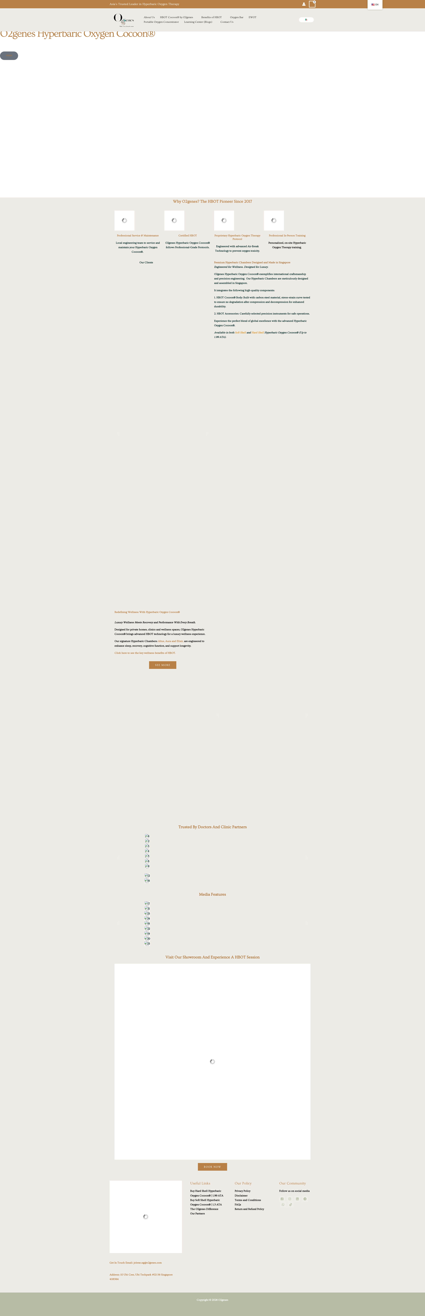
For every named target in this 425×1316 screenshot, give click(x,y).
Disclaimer (241, 1195)
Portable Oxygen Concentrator (161, 21)
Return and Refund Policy (249, 1209)
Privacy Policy (242, 1190)
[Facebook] (282, 1199)
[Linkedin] (297, 1199)
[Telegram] (305, 1199)
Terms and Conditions (248, 1200)
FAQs (238, 1204)
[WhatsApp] (283, 1204)
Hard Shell (258, 332)
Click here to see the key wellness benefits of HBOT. (145, 652)
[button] (306, 19)
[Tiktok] (291, 1204)
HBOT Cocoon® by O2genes (176, 17)
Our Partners (197, 1213)
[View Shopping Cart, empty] (312, 4)
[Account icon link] (304, 4)
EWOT (252, 17)
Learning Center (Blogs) (198, 21)
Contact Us (226, 21)
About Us (149, 17)
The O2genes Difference (204, 1209)
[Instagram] (290, 1199)
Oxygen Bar (236, 17)
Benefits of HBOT (211, 17)
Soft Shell (240, 332)
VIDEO (9, 55)
